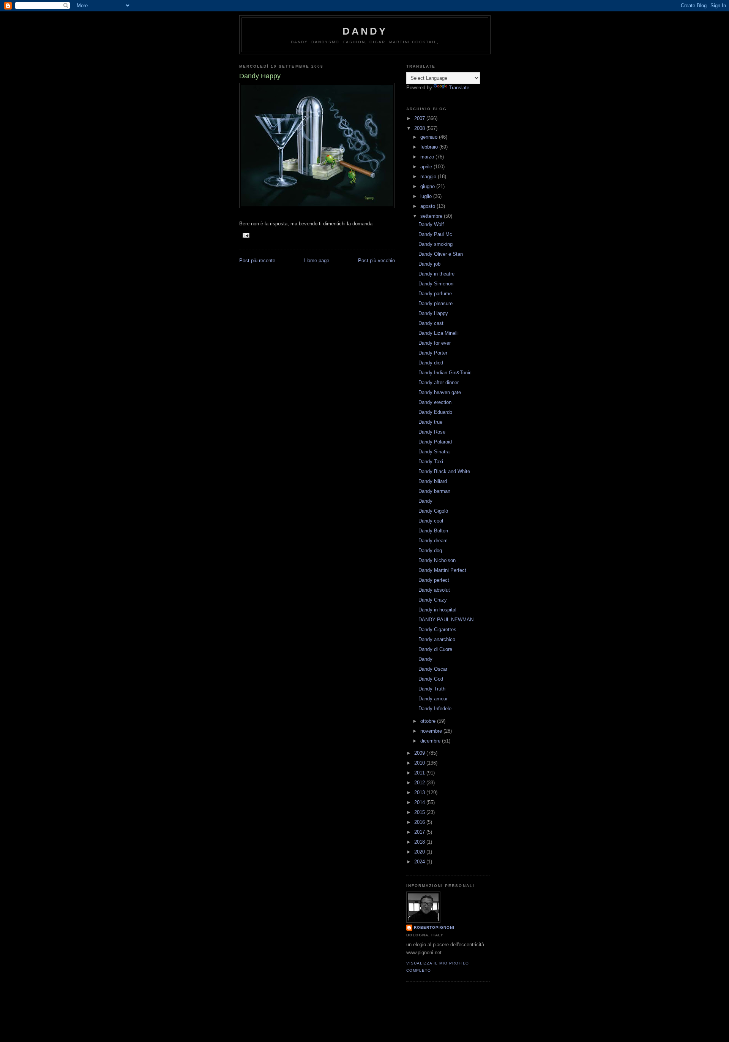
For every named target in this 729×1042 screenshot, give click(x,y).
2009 (420, 753)
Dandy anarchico (436, 639)
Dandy (365, 31)
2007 (420, 118)
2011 (420, 773)
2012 (420, 782)
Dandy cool (430, 521)
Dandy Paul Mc (435, 234)
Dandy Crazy (432, 600)
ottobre (428, 721)
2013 (420, 792)
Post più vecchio (376, 260)
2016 (420, 822)
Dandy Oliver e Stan (440, 254)
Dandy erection (434, 402)
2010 (420, 763)
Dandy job (429, 264)
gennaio (429, 137)
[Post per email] (245, 235)
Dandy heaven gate (439, 392)
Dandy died (430, 363)
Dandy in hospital (437, 610)
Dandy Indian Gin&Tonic (445, 372)
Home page (316, 260)
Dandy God (430, 679)
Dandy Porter (432, 353)
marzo (428, 157)
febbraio (429, 147)
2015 (420, 812)
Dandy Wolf (431, 224)
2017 (420, 832)
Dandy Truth (431, 689)
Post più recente (257, 260)
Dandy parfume (435, 293)
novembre (431, 731)
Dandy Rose (431, 432)
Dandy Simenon (435, 284)
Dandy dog (430, 550)
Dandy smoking (435, 244)
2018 (420, 842)
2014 (420, 802)
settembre (432, 216)
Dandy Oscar (432, 669)
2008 (420, 128)
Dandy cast (430, 323)
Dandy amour (433, 699)
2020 (420, 852)
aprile (427, 166)
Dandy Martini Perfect (442, 570)
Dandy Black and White (444, 471)
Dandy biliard (432, 481)
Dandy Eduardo (435, 412)
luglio (426, 196)
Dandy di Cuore (435, 649)
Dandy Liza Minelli (438, 333)
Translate (459, 87)
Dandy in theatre (436, 274)
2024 (420, 862)
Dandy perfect (433, 580)
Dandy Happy (433, 313)
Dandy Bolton (433, 531)
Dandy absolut (434, 590)
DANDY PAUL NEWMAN (445, 619)
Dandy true (430, 422)
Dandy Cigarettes (437, 629)
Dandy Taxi (430, 461)
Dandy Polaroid (435, 442)
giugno (428, 186)
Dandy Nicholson (437, 560)
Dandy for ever (434, 343)
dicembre (431, 741)
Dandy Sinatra (434, 451)
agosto (428, 206)
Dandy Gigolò (433, 511)
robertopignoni (434, 927)
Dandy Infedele (434, 708)
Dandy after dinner (438, 382)
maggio (429, 176)
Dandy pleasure (435, 303)
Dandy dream (433, 540)
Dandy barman (434, 491)
